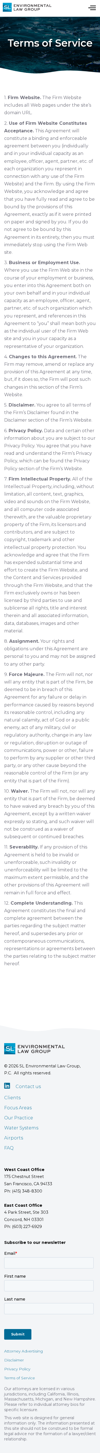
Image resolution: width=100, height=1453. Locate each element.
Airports (13, 1138)
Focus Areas (18, 1107)
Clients (12, 1097)
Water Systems (21, 1128)
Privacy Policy (17, 1369)
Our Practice (18, 1117)
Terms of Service (19, 1378)
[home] (25, 7)
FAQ (9, 1148)
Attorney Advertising (23, 1351)
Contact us (28, 1086)
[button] (92, 7)
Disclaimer (14, 1360)
